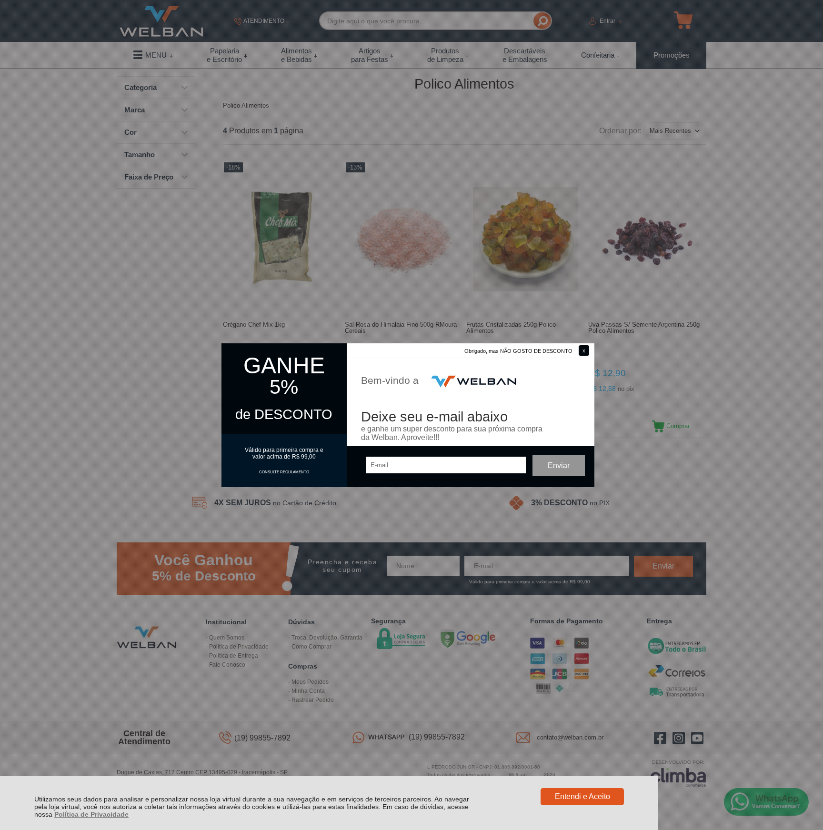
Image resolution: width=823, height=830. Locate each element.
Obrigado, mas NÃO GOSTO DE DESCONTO (518, 351)
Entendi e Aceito (582, 796)
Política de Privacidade (91, 814)
